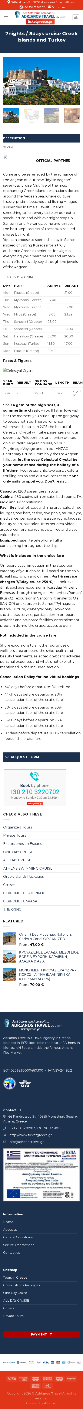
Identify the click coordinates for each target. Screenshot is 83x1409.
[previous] (10, 80)
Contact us (58, 7)
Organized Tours (17, 827)
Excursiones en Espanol (23, 844)
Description (14, 138)
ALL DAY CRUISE (17, 860)
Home (8, 1222)
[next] (73, 80)
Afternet (50, 1403)
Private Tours (14, 835)
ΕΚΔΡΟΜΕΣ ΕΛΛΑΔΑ (20, 901)
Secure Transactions (18, 1245)
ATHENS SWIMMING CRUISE (28, 868)
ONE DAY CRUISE (18, 852)
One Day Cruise (15, 1293)
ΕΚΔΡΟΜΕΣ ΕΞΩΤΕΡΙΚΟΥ (24, 893)
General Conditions (18, 1237)
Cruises (9, 885)
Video (8, 146)
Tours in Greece (15, 1277)
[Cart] (76, 17)
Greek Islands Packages (23, 877)
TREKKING (12, 910)
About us (10, 1230)
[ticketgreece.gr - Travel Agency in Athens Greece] (40, 17)
